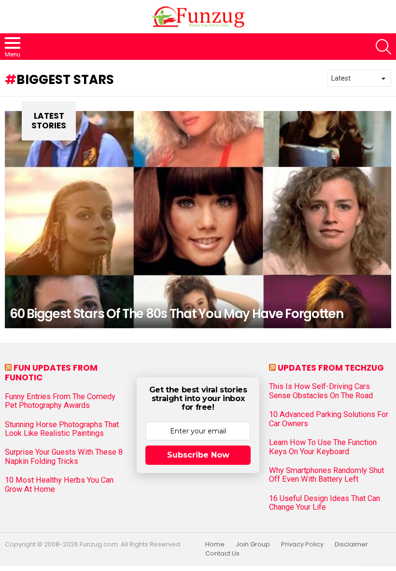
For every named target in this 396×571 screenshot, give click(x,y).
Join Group (253, 544)
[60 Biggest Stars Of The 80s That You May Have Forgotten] (198, 219)
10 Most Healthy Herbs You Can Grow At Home (59, 484)
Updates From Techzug (331, 368)
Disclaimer (351, 544)
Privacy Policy (302, 544)
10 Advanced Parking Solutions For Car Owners (328, 419)
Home (215, 544)
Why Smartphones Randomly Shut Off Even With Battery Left (326, 475)
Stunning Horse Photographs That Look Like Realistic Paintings (62, 429)
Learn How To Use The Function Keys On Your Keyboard (323, 447)
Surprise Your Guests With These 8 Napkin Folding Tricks (64, 456)
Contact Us (222, 553)
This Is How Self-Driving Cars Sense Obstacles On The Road (321, 391)
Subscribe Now (198, 455)
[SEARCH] (383, 47)
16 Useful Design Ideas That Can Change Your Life (324, 503)
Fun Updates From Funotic (51, 372)
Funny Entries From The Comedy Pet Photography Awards (60, 401)
